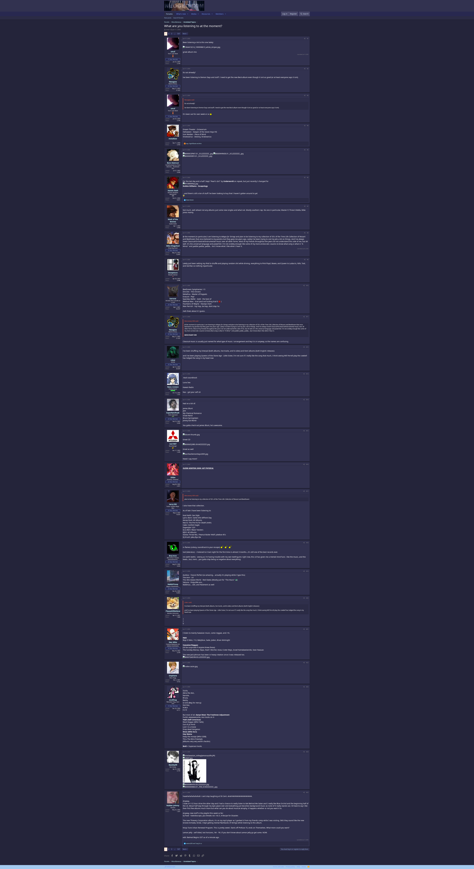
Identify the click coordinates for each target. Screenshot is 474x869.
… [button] (174, 34)
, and (194, 143)
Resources (206, 14)
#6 (307, 177)
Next (184, 34)
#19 (307, 571)
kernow (173, 298)
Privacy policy (290, 867)
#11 (307, 317)
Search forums (178, 18)
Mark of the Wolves (173, 220)
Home (304, 867)
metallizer (173, 138)
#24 (307, 752)
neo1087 (173, 444)
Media (193, 14)
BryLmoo (173, 556)
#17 (307, 491)
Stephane (173, 675)
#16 (307, 464)
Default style (170, 867)
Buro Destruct (173, 163)
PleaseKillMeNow (173, 611)
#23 (307, 687)
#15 (307, 431)
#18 (307, 543)
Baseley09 (173, 765)
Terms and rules (278, 867)
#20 (307, 598)
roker (173, 360)
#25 (307, 792)
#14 (307, 400)
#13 (307, 374)
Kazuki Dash (173, 190)
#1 (307, 38)
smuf (167, 30)
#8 (307, 233)
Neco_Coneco (173, 387)
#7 (307, 206)
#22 (307, 662)
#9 (307, 259)
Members (220, 14)
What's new (181, 14)
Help (298, 867)
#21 (307, 629)
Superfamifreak (172, 413)
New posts (167, 18)
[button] (187, 14)
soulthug (173, 700)
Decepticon (173, 272)
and (194, 843)
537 (178, 34)
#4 (307, 125)
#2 (307, 69)
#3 (307, 95)
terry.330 (173, 504)
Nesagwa (173, 82)
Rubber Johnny (173, 805)
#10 (307, 285)
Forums (169, 14)
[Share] (304, 38)
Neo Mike (173, 642)
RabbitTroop (173, 584)
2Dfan (172, 477)
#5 (307, 150)
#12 (307, 347)
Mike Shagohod (173, 246)
